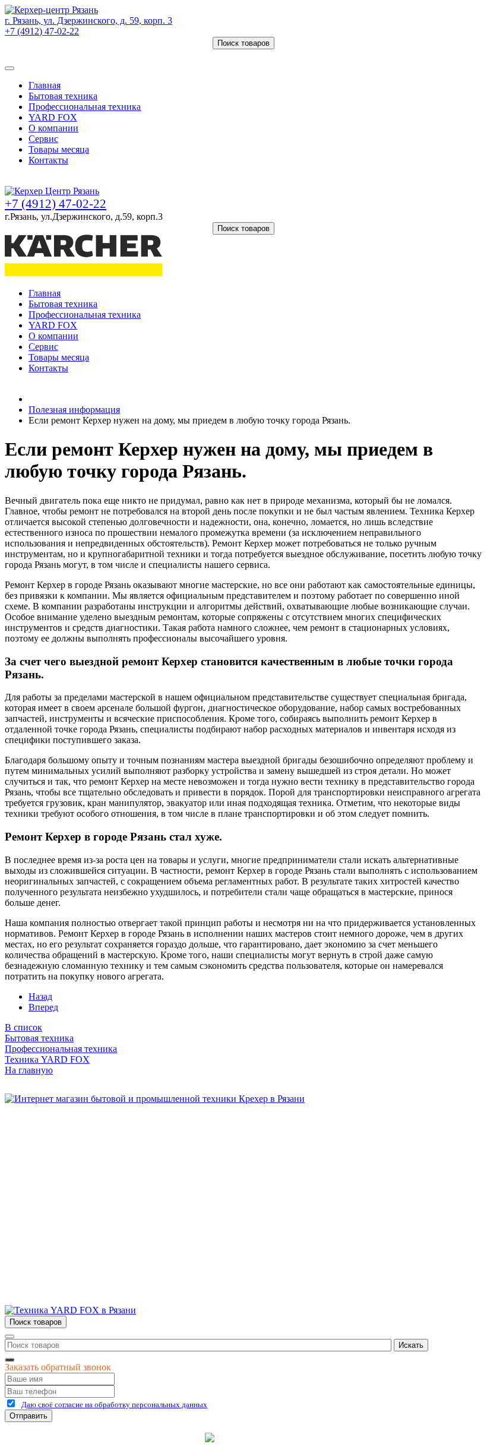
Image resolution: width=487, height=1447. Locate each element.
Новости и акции (64, 1175)
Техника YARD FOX (47, 1059)
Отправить (29, 1415)
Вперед (43, 1007)
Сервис (43, 139)
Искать (411, 1345)
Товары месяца (59, 149)
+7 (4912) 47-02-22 (42, 31)
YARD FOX (53, 117)
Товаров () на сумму (61, 54)
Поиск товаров (243, 43)
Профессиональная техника (85, 107)
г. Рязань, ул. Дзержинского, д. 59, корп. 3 (88, 20)
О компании (53, 128)
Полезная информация (74, 410)
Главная (45, 85)
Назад (40, 996)
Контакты (48, 160)
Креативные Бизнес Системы (142, 1437)
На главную (29, 1070)
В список (23, 1027)
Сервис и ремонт (63, 1165)
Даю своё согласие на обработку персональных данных (114, 1404)
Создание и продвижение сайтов (338, 1437)
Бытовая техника (63, 96)
